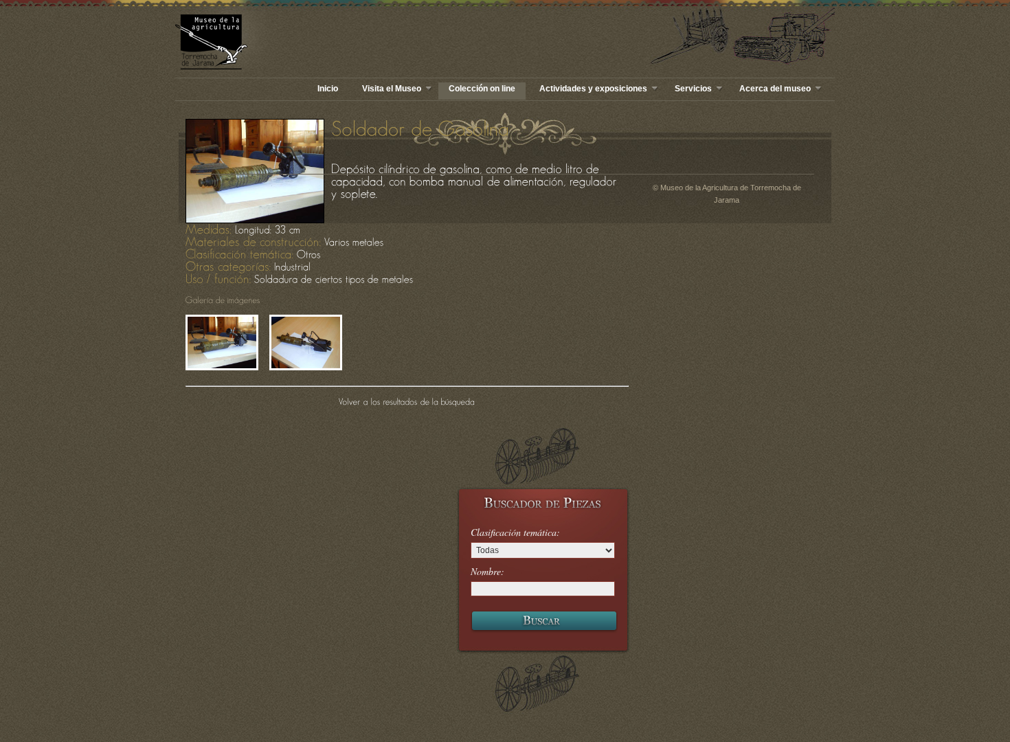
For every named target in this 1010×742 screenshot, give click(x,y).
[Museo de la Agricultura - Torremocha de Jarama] (295, 41)
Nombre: (487, 571)
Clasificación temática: (515, 532)
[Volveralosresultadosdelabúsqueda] (407, 401)
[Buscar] (544, 621)
